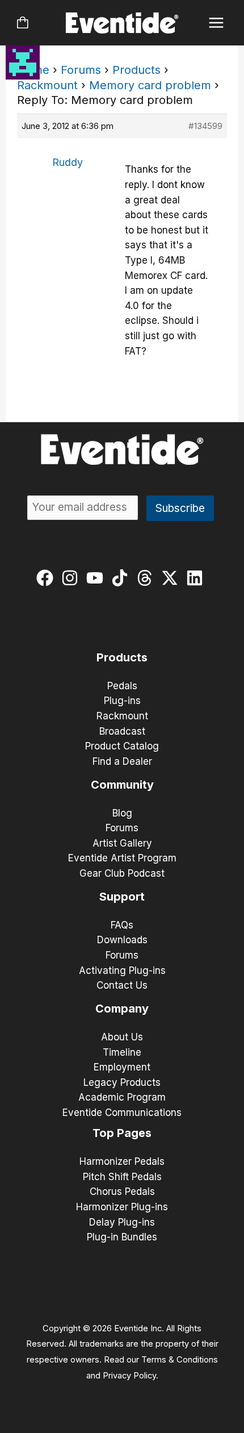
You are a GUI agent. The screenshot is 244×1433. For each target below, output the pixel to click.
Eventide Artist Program (122, 858)
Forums (81, 70)
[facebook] (47, 577)
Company (122, 1008)
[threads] (147, 577)
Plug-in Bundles (122, 1237)
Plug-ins (122, 700)
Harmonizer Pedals (122, 1161)
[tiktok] (122, 577)
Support (122, 896)
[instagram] (72, 577)
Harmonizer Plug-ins (122, 1207)
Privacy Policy (129, 1375)
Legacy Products (122, 1082)
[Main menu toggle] (216, 23)
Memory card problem (150, 85)
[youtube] (97, 577)
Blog (122, 813)
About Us (122, 1037)
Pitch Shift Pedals (122, 1176)
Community (122, 785)
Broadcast (122, 731)
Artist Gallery (122, 843)
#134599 (205, 125)
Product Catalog (122, 746)
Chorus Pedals (122, 1191)
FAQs (122, 925)
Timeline (122, 1052)
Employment (122, 1067)
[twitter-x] (172, 577)
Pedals (122, 685)
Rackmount (47, 85)
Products (136, 70)
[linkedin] (197, 577)
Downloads (122, 939)
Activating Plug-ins (122, 970)
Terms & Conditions (179, 1360)
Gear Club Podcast (122, 873)
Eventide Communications (122, 1112)
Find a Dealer (122, 761)
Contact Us (122, 985)
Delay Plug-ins (122, 1222)
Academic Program (122, 1097)
